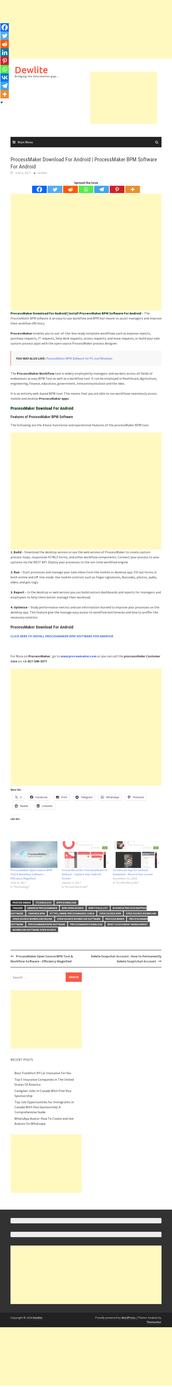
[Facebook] (39, 189)
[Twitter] (55, 189)
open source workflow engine (32, 918)
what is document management (127, 924)
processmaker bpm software (46, 924)
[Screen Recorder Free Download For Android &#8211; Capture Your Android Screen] (85, 854)
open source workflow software (78, 918)
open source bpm (110, 913)
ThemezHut (154, 1322)
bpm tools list (98, 908)
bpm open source (73, 908)
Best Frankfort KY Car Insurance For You (42, 1073)
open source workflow (141, 913)
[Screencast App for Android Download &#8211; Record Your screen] (136, 854)
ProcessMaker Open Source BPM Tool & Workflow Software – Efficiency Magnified (31, 874)
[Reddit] (70, 189)
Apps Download (66, 902)
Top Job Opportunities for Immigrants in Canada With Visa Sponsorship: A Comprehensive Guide (44, 1107)
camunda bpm (36, 913)
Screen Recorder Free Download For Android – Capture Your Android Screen (85, 874)
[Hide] (1, 102)
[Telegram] (101, 189)
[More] (132, 189)
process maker (114, 918)
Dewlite (31, 69)
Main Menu (25, 142)
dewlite (42, 173)
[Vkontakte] (4, 77)
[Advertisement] (86, 29)
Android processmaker (42, 908)
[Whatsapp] (86, 189)
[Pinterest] (117, 189)
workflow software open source (34, 929)
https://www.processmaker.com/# (72, 913)
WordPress (128, 1318)
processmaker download (86, 924)
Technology (43, 902)
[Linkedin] (4, 52)
